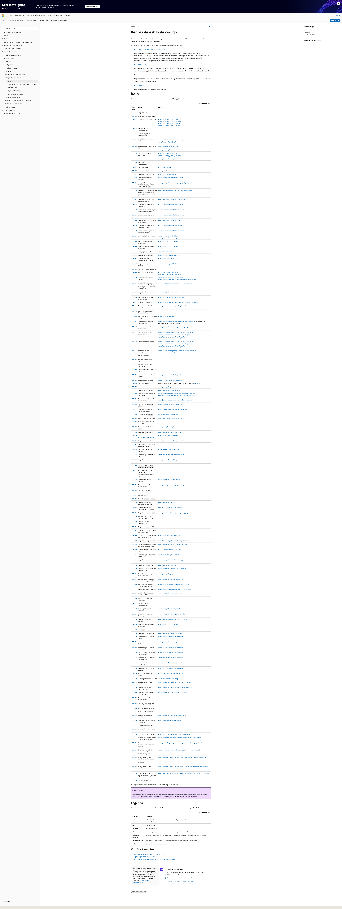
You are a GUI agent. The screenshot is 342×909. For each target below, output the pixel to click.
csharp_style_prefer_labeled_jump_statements (172, 715)
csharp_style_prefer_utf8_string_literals (170, 593)
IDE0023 (134, 210)
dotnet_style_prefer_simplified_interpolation (171, 441)
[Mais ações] (209, 26)
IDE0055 (134, 383)
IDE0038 (134, 283)
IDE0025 (134, 220)
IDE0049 (134, 350)
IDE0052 (134, 369)
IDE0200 (134, 568)
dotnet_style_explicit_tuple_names (168, 258)
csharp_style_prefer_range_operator (169, 390)
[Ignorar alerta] (338, 3)
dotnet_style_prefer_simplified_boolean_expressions (173, 460)
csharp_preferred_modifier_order (168, 272)
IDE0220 (134, 584)
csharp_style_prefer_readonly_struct (169, 609)
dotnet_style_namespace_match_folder (169, 535)
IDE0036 (134, 272)
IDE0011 (134, 167)
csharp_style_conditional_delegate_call (169, 720)
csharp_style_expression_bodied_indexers (170, 225)
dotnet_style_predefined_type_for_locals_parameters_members (177, 350)
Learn (133, 26)
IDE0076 (134, 465)
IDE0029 (134, 241)
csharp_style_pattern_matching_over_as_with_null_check (175, 183)
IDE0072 (134, 444)
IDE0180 (134, 565)
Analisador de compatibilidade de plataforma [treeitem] (18, 100)
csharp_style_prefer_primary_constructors (170, 633)
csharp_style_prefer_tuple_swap (167, 565)
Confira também (310, 34)
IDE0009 (134, 153)
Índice (307, 30)
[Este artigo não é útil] (320, 41)
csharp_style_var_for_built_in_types (168, 139)
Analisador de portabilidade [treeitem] (13, 104)
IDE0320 (134, 673)
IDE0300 (134, 636)
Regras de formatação (141, 65)
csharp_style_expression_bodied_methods (170, 204)
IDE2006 (134, 773)
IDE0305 (134, 663)
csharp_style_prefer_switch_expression (169, 432)
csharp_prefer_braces (164, 167)
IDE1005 (134, 720)
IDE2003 (134, 750)
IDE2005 (134, 766)
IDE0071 (134, 441)
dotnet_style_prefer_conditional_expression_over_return (175, 327)
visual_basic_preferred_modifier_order (169, 274)
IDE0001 (134, 113)
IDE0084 (134, 507)
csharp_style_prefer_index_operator (169, 387)
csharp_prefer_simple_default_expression (170, 264)
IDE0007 (134, 139)
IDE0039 (134, 292)
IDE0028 (134, 236)
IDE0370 (134, 698)
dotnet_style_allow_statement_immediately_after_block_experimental (178, 750)
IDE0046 (134, 327)
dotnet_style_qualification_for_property (169, 121)
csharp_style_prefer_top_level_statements (170, 574)
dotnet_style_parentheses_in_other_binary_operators (174, 336)
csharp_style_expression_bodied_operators (171, 210)
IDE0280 (134, 630)
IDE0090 (134, 513)
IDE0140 (134, 541)
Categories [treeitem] (9, 71)
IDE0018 (134, 177)
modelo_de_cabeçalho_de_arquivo (168, 449)
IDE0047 (134, 332)
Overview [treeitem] (8, 61)
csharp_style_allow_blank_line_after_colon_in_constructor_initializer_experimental (182, 757)
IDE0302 (134, 647)
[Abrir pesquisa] (333, 15)
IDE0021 (134, 199)
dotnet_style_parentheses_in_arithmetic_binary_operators (175, 332)
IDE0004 (134, 128)
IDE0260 (134, 619)
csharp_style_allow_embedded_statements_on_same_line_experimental (179, 737)
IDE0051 (134, 364)
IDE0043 (134, 311)
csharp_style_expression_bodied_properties (171, 220)
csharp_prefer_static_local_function (168, 414)
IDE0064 (134, 421)
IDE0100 (134, 516)
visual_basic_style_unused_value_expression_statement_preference (178, 395)
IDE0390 (134, 708)
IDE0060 (134, 404)
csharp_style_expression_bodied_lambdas (170, 375)
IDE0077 (134, 470)
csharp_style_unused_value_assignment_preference (173, 399)
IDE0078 (134, 479)
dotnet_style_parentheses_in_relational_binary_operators (175, 334)
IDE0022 (134, 204)
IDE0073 (134, 449)
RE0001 (195, 797)
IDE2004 (134, 757)
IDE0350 (134, 687)
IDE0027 (134, 231)
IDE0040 (134, 297)
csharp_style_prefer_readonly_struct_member (171, 614)
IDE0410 (134, 715)
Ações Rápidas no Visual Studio (144, 857)
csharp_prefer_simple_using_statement (170, 418)
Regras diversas (139, 85)
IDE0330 (134, 679)
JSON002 (189, 797)
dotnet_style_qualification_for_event (169, 125)
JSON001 (182, 797)
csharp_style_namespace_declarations (169, 549)
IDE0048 (134, 341)
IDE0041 (134, 302)
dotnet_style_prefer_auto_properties (169, 255)
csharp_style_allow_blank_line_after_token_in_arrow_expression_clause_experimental (183, 773)
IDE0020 (134, 190)
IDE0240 (134, 598)
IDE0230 (134, 593)
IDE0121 (134, 530)
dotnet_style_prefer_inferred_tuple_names (170, 278)
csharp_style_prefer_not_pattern (168, 502)
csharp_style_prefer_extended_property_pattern (172, 560)
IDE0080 (134, 490)
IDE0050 (134, 359)
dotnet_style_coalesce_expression (168, 241)
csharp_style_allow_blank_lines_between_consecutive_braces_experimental (180, 743)
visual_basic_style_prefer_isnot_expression (171, 507)
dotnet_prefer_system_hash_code (168, 435)
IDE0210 (134, 574)
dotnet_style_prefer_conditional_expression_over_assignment (176, 321)
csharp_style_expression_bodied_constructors (172, 199)
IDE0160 (134, 549)
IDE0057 (134, 390)
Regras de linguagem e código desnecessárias (149, 49)
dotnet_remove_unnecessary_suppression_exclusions (174, 485)
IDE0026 (134, 225)
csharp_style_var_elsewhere (166, 143)
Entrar (338, 15)
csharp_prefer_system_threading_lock (169, 679)
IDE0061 (134, 409)
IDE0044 (134, 316)
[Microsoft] (3, 15)
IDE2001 (134, 737)
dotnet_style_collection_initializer (168, 236)
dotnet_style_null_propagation (167, 252)
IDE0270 (134, 624)
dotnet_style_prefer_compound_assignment (171, 380)
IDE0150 (134, 544)
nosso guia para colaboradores (141, 881)
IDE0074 (134, 455)
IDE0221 (134, 589)
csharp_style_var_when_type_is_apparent (170, 141)
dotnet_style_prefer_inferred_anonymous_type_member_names (177, 279)
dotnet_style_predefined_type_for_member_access (173, 352)
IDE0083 (134, 502)
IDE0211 (134, 579)
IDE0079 (134, 485)
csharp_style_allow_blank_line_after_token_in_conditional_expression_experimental (183, 766)
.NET (138, 26)
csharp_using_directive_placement (168, 427)
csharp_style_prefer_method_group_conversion (172, 568)
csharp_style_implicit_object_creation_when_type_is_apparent (176, 513)
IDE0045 (134, 321)
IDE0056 (134, 387)
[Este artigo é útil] (318, 41)
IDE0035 (134, 269)
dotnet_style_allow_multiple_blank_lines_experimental (174, 734)
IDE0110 (134, 521)
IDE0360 (134, 692)
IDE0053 (134, 375)
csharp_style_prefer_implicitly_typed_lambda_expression (175, 687)
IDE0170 (134, 560)
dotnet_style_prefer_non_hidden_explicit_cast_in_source (174, 589)
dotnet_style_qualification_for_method (169, 123)
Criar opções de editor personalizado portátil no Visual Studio (155, 859)
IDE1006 (134, 725)
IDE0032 (134, 255)
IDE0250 (134, 609)
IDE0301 (134, 642)
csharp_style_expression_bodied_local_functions (172, 409)
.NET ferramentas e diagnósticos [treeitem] (13, 32)
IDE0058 (134, 393)
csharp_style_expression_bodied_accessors (171, 231)
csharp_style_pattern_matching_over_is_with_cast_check (175, 190)
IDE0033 (134, 258)
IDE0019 (134, 183)
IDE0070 (134, 435)
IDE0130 (134, 535)
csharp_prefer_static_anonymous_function (170, 673)
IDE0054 (134, 380)
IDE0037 (134, 278)
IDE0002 (134, 116)
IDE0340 (134, 682)
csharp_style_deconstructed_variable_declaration (173, 306)
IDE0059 (134, 399)
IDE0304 (134, 658)
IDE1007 (134, 729)
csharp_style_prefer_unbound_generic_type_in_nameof (174, 682)
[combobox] (20, 28)
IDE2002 (134, 743)
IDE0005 (134, 134)
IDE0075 (134, 460)
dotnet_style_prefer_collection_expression (170, 238)
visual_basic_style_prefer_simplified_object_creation (173, 541)
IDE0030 (134, 246)
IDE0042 (134, 306)
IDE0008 (134, 146)
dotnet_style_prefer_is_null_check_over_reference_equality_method (178, 302)
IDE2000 (134, 734)
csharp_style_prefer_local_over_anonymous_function (173, 292)
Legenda (307, 32)
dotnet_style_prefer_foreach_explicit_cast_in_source (173, 584)
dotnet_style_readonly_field (166, 316)
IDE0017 (134, 174)
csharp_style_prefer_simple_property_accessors (172, 692)
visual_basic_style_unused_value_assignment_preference (175, 401)
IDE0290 (134, 633)
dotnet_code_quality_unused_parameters (170, 404)
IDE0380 (134, 703)
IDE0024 (134, 215)
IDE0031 (134, 252)
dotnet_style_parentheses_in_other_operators (171, 338)
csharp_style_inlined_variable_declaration (170, 177)
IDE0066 (134, 432)
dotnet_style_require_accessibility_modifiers (171, 297)
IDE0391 (134, 712)
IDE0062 (134, 414)
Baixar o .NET (335, 20)
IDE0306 (134, 668)
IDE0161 (134, 555)
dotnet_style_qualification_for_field (168, 119)
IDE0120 (134, 527)
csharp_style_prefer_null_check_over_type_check (172, 544)
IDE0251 (134, 614)
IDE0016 (134, 171)
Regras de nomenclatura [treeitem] (15, 94)
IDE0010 (134, 162)
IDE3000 (134, 780)
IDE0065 (134, 427)
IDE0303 (134, 652)
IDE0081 (134, 495)
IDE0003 (134, 119)
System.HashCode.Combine (146, 437)
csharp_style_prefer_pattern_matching (169, 479)
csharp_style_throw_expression (167, 171)
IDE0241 (134, 603)
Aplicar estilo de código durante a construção (149, 854)
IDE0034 (134, 264)
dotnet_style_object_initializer (167, 174)
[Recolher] (37, 24)
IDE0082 (134, 499)
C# (199, 383)
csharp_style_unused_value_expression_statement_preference (176, 393)
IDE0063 (134, 418)
